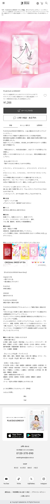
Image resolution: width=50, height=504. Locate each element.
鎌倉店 (30, 468)
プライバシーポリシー (39, 492)
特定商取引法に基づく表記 (21, 492)
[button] (47, 53)
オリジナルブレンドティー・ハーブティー (37, 10)
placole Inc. (23, 502)
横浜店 (16, 468)
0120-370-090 (25, 453)
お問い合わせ (25, 496)
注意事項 (39, 125)
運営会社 (7, 492)
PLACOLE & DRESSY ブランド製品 (15, 10)
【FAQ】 (28, 388)
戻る (25, 396)
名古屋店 (23, 468)
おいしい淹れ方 (25, 125)
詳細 (10, 125)
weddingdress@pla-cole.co (25, 457)
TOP (3, 10)
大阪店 (36, 468)
